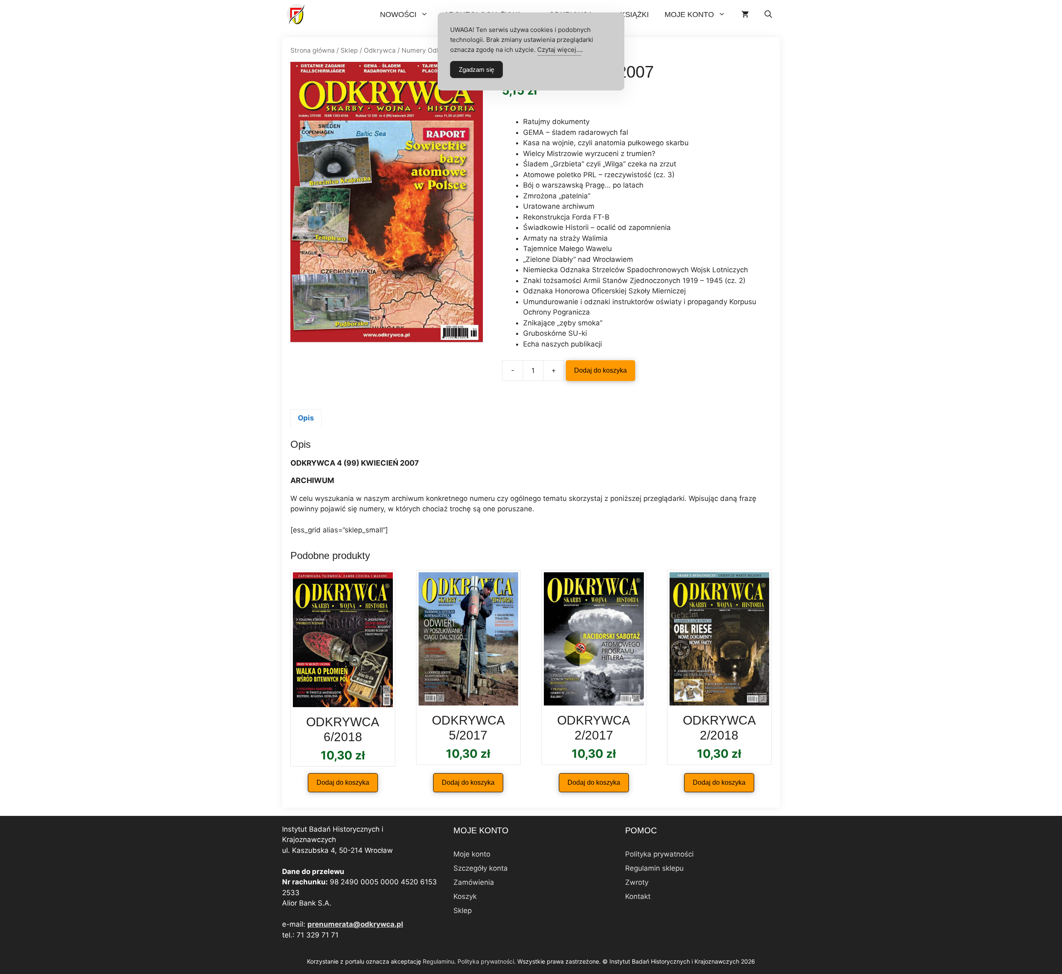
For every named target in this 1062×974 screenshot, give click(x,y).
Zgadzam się (476, 69)
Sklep (349, 50)
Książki (634, 14)
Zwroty (636, 882)
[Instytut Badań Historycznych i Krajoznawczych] (296, 14)
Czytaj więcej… (559, 50)
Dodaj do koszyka (600, 370)
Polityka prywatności (659, 854)
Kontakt (637, 896)
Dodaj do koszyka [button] (343, 782)
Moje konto (689, 14)
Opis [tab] (306, 418)
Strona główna (312, 50)
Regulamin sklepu (654, 868)
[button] (768, 14)
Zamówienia (473, 882)
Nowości (398, 14)
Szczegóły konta (480, 868)
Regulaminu (438, 961)
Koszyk (465, 896)
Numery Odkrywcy (431, 50)
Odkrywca (380, 50)
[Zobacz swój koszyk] (745, 14)
